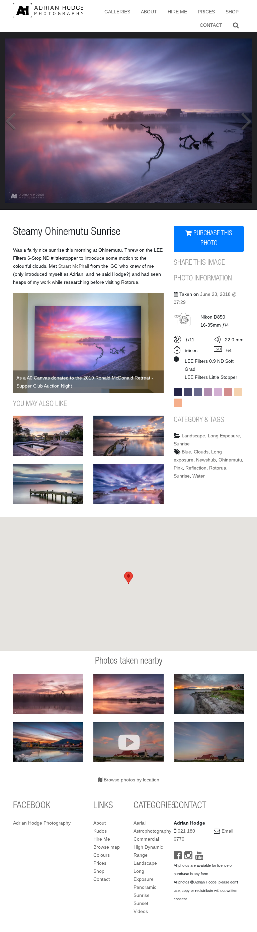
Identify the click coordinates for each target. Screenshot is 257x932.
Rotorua (217, 468)
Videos (141, 911)
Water (198, 476)
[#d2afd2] (218, 392)
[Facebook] (178, 857)
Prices (206, 11)
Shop (232, 11)
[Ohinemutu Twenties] (128, 484)
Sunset (141, 903)
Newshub (206, 459)
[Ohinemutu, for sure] (209, 694)
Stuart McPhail (73, 266)
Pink (178, 468)
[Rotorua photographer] (48, 10)
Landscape (193, 435)
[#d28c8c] (228, 392)
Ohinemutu (230, 459)
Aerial (140, 823)
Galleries (117, 11)
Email (227, 831)
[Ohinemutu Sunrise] (48, 694)
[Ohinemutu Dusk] (48, 742)
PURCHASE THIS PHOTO (212, 239)
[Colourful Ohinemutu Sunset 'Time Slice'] (209, 742)
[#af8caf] (208, 392)
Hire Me (177, 11)
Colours (101, 855)
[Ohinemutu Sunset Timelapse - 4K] (128, 742)
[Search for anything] (236, 25)
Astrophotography (152, 831)
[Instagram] (188, 857)
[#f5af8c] (178, 403)
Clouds (201, 451)
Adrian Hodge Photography (42, 823)
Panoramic (145, 887)
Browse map (106, 847)
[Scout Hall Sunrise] (48, 484)
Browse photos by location (130, 779)
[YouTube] (199, 857)
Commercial (146, 839)
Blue (186, 451)
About (149, 11)
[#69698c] (198, 392)
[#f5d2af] (238, 392)
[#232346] (178, 392)
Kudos (100, 831)
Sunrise (182, 443)
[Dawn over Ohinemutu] (128, 694)
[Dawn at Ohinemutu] (128, 436)
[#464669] (188, 392)
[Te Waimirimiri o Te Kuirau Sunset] (48, 436)
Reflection (195, 468)
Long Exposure (224, 435)
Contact (211, 25)
